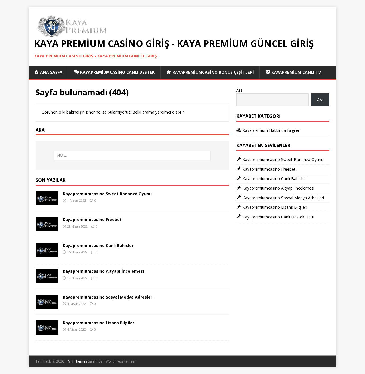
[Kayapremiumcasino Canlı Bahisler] (47, 253)
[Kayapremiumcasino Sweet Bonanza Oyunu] (47, 202)
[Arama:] (132, 155)
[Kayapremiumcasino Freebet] (47, 227)
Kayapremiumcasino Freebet (92, 219)
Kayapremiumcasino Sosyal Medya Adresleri (108, 297)
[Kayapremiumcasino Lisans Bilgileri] (47, 331)
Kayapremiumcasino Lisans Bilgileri (99, 322)
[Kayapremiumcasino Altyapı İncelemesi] (47, 279)
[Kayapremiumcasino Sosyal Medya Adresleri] (47, 305)
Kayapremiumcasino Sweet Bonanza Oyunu (107, 193)
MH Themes (77, 361)
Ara (239, 90)
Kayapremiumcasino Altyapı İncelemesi (103, 271)
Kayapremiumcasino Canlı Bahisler (98, 245)
